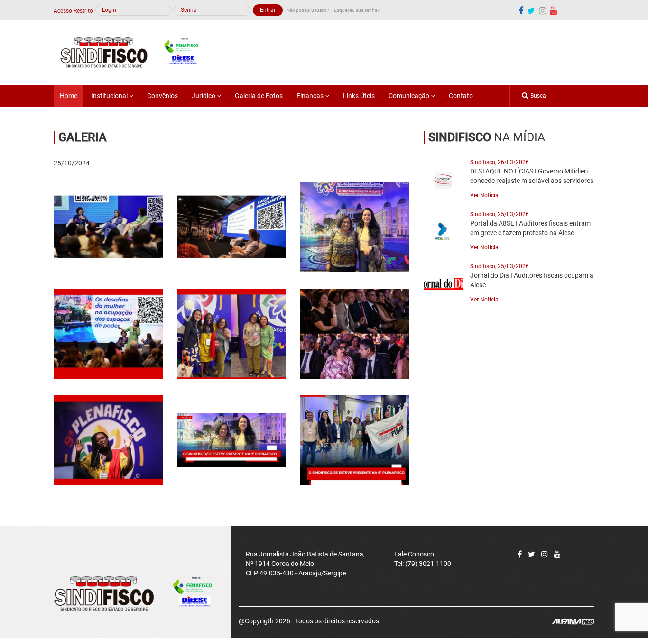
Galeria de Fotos (259, 96)
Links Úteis (359, 96)
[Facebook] (520, 11)
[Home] (134, 52)
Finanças (310, 96)
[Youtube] (553, 11)
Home (68, 96)
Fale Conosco (414, 554)
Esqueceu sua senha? (357, 10)
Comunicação (410, 96)
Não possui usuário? (308, 10)
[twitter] (531, 11)
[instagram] (542, 11)
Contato (461, 96)
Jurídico (204, 96)
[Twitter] (531, 554)
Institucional (110, 96)
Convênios (162, 96)
